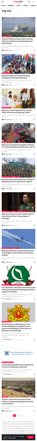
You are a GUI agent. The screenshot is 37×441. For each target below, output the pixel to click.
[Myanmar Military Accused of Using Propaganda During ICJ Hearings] (18, 64)
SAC (10, 36)
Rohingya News (21, 211)
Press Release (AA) (17, 284)
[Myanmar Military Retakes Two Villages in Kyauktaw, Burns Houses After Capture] (18, 168)
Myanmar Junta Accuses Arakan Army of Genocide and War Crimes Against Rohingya (18, 216)
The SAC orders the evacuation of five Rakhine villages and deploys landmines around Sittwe (18, 401)
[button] (30, 437)
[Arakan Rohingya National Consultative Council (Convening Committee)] (18, 353)
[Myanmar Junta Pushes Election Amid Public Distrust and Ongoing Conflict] (18, 98)
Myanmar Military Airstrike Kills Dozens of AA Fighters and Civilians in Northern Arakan (18, 253)
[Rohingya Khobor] (18, 2)
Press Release (6, 284)
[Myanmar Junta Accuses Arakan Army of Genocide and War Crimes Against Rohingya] (18, 202)
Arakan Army (5, 176)
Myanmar (4, 36)
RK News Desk (8, 50)
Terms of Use (12, 438)
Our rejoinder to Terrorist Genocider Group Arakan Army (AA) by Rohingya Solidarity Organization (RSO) (18, 290)
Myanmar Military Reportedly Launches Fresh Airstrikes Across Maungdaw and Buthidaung (17, 41)
